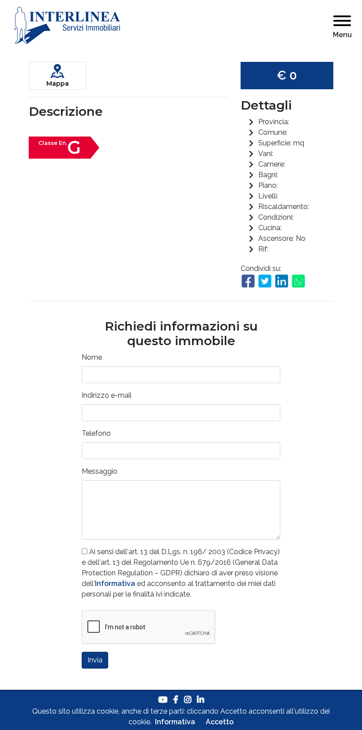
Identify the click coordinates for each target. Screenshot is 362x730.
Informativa (115, 583)
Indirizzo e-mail (107, 395)
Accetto (220, 722)
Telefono (96, 433)
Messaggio (99, 471)
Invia (94, 660)
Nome (92, 357)
